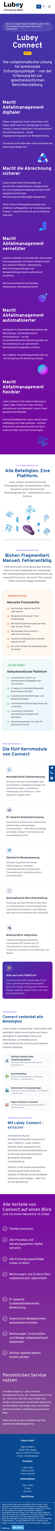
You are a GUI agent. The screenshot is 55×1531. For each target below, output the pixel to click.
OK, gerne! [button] (18, 1527)
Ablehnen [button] (6, 1528)
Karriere (27, 1491)
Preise (27, 1488)
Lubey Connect (28, 1471)
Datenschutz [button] (46, 1523)
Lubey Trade (27, 1468)
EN (43, 6)
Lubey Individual (27, 1474)
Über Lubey (27, 1485)
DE (38, 6)
